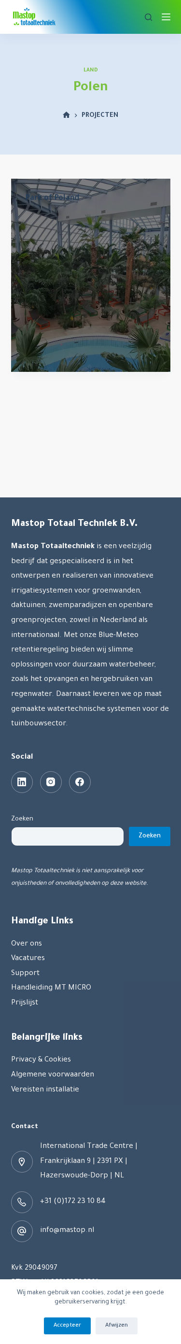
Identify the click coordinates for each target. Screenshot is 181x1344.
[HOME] (66, 115)
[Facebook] (80, 782)
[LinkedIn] (22, 782)
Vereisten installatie (45, 1090)
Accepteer (67, 1326)
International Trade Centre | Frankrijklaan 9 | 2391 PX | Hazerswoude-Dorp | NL (89, 1161)
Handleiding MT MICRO (51, 988)
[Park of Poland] (90, 275)
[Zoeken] (148, 17)
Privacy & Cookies (41, 1060)
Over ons (26, 944)
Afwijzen (116, 1326)
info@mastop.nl (67, 1231)
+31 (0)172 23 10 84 (73, 1202)
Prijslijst (24, 1003)
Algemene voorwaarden (52, 1075)
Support (25, 974)
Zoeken (22, 819)
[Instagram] (51, 782)
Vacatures (28, 959)
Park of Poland (53, 198)
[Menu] (166, 17)
